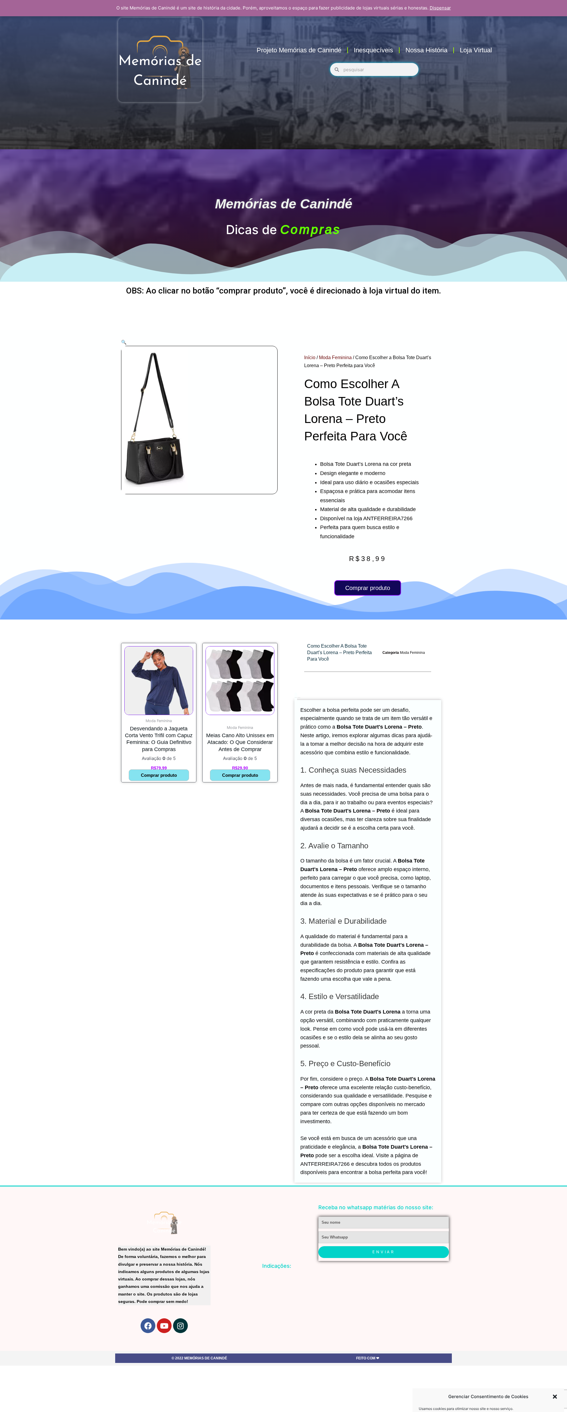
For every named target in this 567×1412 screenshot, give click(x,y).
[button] (555, 1369)
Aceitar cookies (441, 1397)
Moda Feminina (335, 357)
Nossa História (426, 50)
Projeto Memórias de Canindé (299, 50)
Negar (488, 1397)
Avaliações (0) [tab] (298, 697)
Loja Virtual (476, 50)
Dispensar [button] (440, 8)
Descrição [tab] (296, 697)
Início (309, 357)
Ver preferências (536, 1397)
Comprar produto (367, 588)
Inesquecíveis (373, 50)
